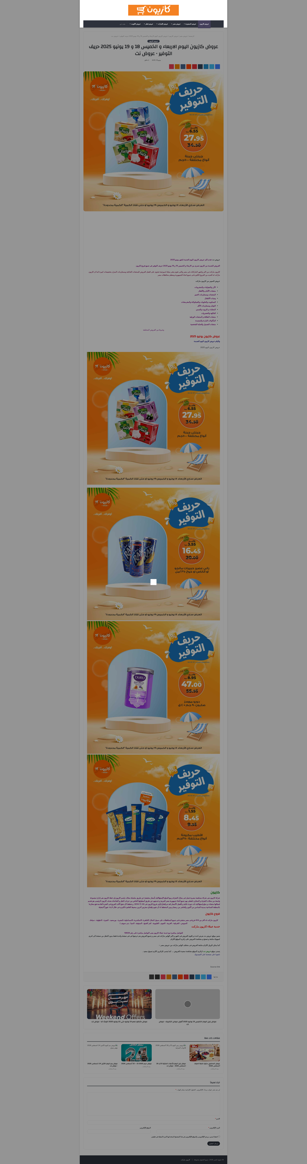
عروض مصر (177, 24)
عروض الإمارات (163, 24)
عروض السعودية (190, 24)
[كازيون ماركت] (153, 10)
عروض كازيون (204, 24)
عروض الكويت (136, 24)
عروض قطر (149, 24)
